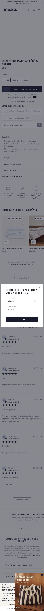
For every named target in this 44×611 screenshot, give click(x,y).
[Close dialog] (42, 575)
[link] (29, 592)
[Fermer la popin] (39, 287)
